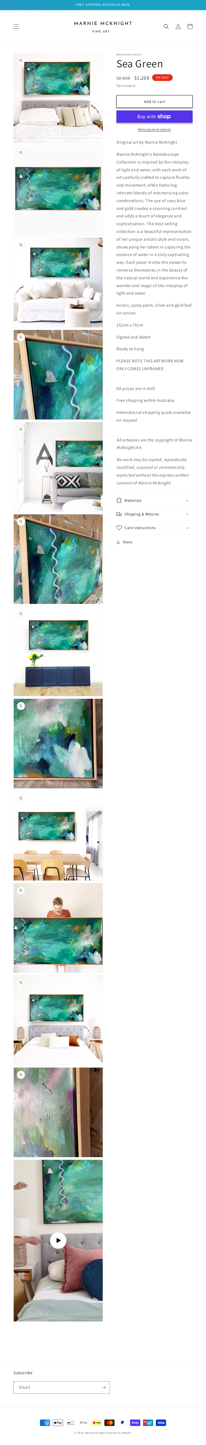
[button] (16, 26)
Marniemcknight (95, 1433)
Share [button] (128, 542)
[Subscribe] (104, 1387)
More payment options (154, 129)
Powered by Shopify (118, 1433)
